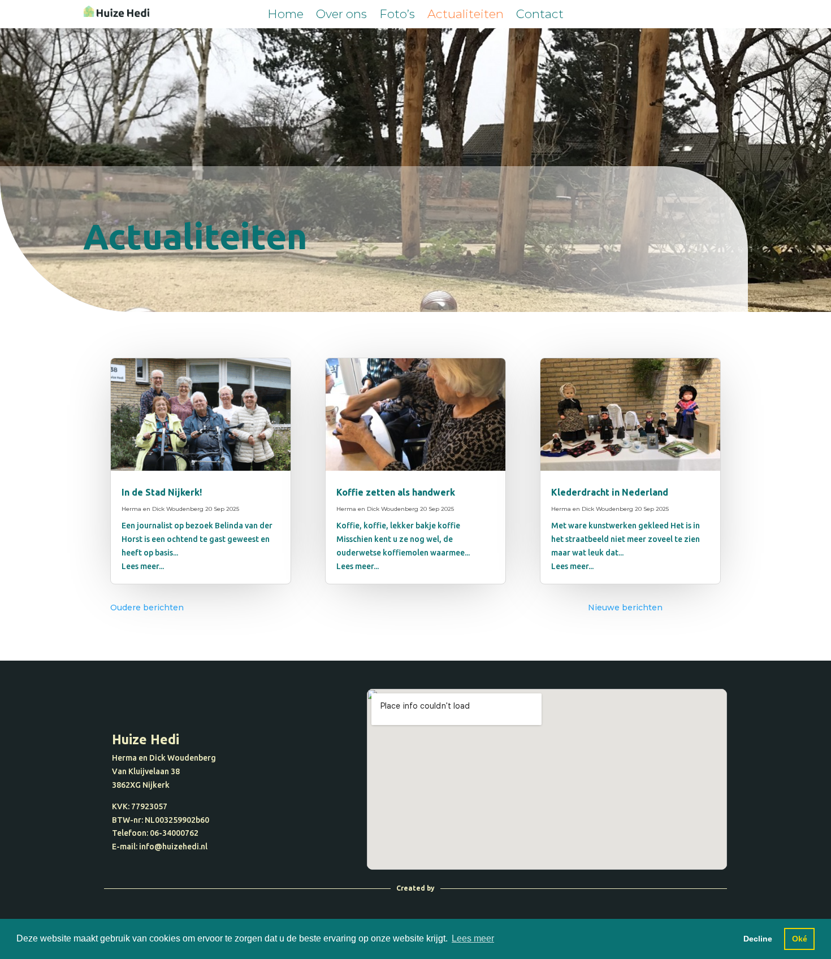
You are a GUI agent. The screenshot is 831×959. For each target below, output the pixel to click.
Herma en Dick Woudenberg (163, 509)
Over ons (341, 15)
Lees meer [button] (473, 938)
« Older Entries (214, 607)
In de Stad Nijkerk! (162, 492)
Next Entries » (692, 607)
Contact (540, 15)
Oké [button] (799, 938)
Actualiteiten (465, 15)
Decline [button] (757, 938)
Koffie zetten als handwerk (395, 492)
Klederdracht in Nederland (609, 492)
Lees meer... (143, 566)
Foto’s (397, 15)
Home (285, 15)
